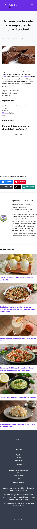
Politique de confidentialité (18, 470)
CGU (18, 473)
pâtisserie (27, 77)
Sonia (18, 35)
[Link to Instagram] (20, 446)
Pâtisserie (18, 460)
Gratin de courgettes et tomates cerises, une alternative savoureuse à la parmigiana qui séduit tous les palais (18, 497)
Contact (18, 478)
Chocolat (5, 113)
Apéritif (18, 455)
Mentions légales (18, 475)
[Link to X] (16, 446)
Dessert (18, 458)
